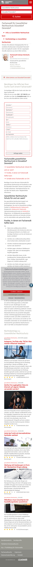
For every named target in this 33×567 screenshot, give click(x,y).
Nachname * (9, 110)
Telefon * (8, 124)
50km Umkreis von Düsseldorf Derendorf (18, 77)
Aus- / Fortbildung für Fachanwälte (12, 547)
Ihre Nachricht (10, 134)
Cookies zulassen (16, 291)
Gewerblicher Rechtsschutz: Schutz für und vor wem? (18, 168)
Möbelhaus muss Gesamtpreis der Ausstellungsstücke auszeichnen (16, 501)
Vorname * (9, 105)
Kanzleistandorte (6, 540)
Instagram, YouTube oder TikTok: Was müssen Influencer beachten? (18, 342)
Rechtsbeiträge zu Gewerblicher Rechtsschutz (14, 40)
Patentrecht (22, 209)
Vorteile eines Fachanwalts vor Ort (17, 178)
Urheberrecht (15, 209)
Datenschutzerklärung (8, 555)
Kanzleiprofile (17, 540)
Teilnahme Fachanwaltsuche (9, 544)
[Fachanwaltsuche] (7, 3)
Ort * (7, 119)
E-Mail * (8, 129)
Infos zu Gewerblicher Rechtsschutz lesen (15, 34)
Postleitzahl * (9, 115)
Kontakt (20, 555)
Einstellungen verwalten (17, 294)
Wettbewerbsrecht (15, 207)
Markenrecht (24, 207)
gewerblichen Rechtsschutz (10, 337)
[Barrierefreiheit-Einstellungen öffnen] (31, 285)
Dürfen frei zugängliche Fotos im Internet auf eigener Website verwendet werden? (16, 387)
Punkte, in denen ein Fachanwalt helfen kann (16, 174)
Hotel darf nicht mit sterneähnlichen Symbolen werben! (17, 434)
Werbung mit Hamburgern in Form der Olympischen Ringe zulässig (17, 466)
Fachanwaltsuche (6, 552)
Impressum (18, 552)
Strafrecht (25, 211)
